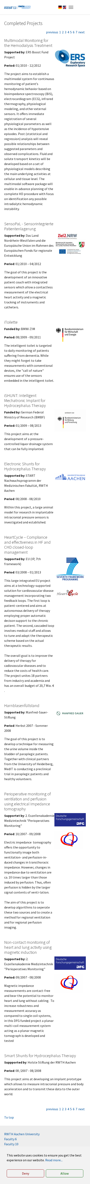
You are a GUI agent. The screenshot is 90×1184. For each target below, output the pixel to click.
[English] (64, 7)
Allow (64, 1173)
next (81, 32)
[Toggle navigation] (71, 7)
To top (9, 1117)
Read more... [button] (54, 1160)
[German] (60, 7)
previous (52, 32)
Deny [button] (25, 1173)
